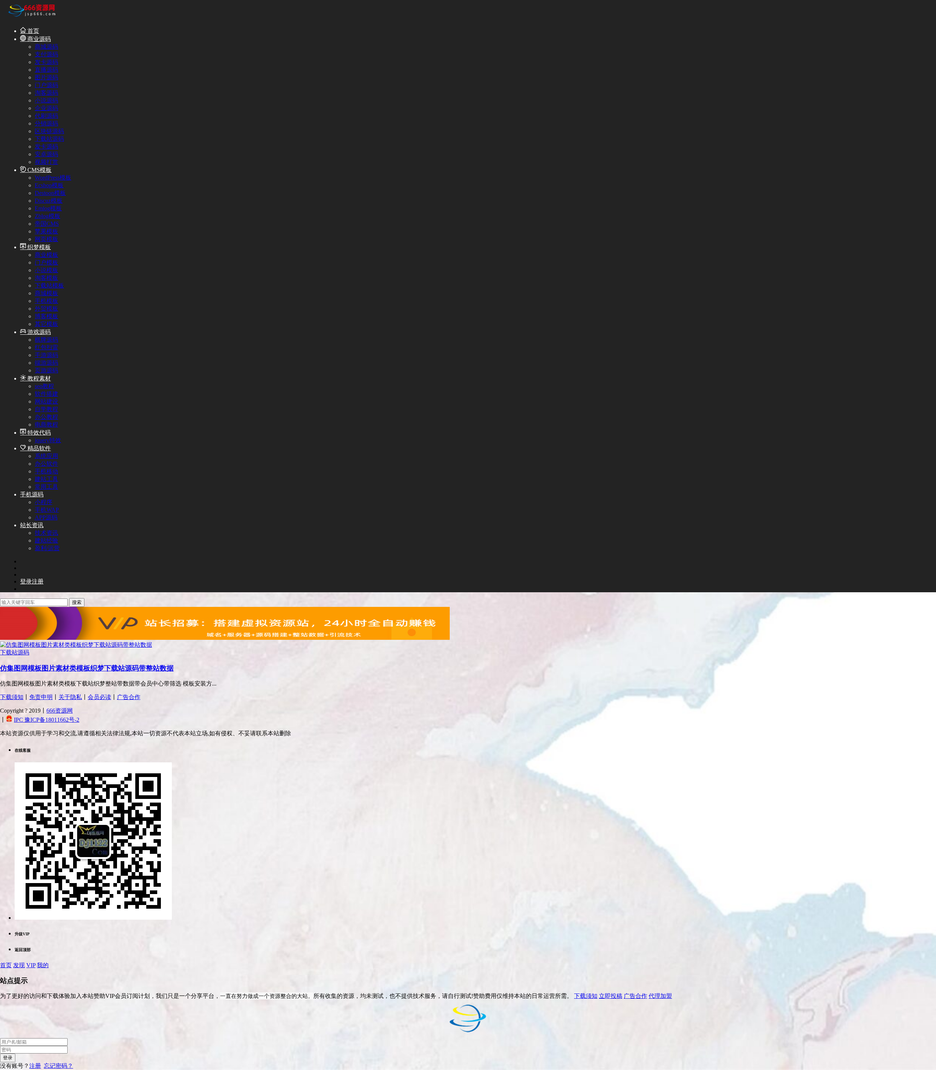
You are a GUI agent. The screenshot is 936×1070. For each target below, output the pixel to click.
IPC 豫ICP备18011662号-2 (46, 720)
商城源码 (46, 47)
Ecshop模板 (49, 185)
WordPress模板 (53, 177)
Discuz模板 (49, 201)
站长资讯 (32, 525)
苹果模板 (46, 231)
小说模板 (46, 270)
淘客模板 (46, 278)
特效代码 (38, 432)
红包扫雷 (46, 347)
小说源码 (46, 100)
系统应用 (46, 456)
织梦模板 (38, 247)
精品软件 (38, 448)
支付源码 (46, 54)
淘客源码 (46, 93)
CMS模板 (39, 170)
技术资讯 (46, 533)
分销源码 (46, 123)
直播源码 (46, 70)
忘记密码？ (58, 1066)
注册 (35, 1066)
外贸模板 (46, 308)
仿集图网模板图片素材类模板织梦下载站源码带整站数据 (87, 668)
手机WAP (47, 510)
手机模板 (46, 301)
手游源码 (46, 355)
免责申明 (41, 697)
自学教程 (46, 409)
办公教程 (46, 417)
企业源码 (46, 108)
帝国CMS (47, 224)
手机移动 (46, 471)
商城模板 (46, 293)
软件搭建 (46, 394)
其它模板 (46, 324)
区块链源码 (49, 131)
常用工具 (46, 487)
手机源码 (32, 494)
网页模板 (46, 239)
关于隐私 (70, 697)
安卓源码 (46, 154)
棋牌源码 (46, 340)
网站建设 (46, 401)
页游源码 (46, 370)
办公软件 (46, 464)
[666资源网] (31, 18)
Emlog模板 (48, 208)
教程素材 (38, 378)
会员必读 (99, 697)
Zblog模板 (47, 216)
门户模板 (46, 262)
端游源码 (46, 363)
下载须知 (11, 697)
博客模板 (46, 316)
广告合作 (128, 697)
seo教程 (44, 386)
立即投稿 (610, 996)
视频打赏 (46, 162)
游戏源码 (38, 332)
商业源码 (38, 39)
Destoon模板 (50, 193)
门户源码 (46, 85)
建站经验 (46, 540)
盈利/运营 (47, 548)
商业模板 (46, 255)
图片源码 (46, 77)
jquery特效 (48, 440)
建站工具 (46, 479)
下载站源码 (49, 139)
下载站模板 (49, 285)
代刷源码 (46, 116)
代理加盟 (660, 996)
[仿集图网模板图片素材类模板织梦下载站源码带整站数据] (76, 645)
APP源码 (46, 517)
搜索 (77, 602)
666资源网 (59, 710)
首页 (32, 31)
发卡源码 (46, 62)
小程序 (43, 502)
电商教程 (46, 424)
